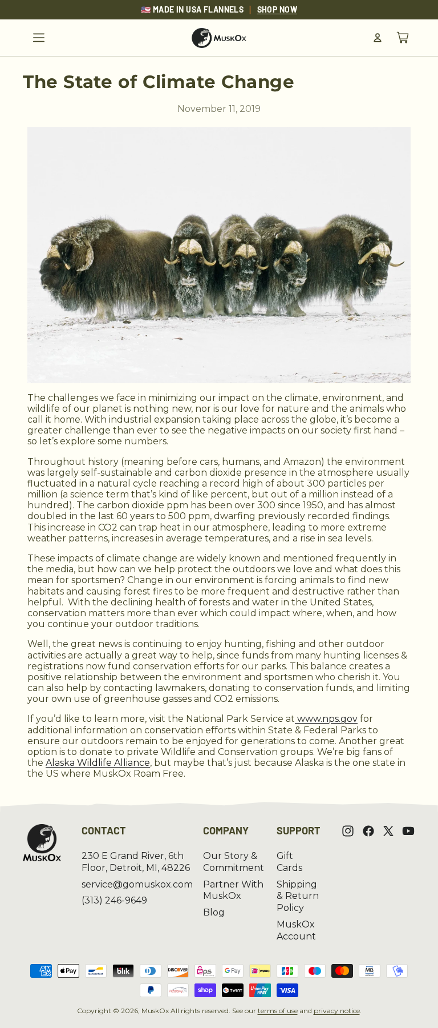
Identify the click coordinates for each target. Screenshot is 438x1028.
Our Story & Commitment (233, 861)
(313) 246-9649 (114, 900)
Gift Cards (289, 861)
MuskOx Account (296, 930)
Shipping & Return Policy (298, 896)
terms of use (278, 1010)
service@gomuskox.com (137, 884)
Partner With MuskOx (233, 890)
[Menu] (39, 38)
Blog (214, 912)
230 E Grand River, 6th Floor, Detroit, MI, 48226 (136, 861)
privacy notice (337, 1010)
